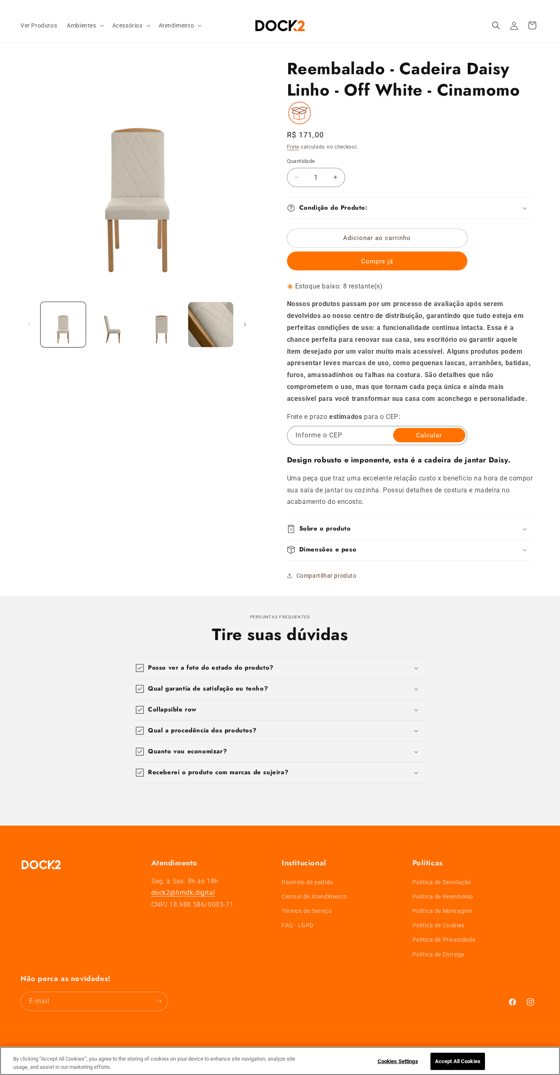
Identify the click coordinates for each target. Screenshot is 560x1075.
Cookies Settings (398, 1061)
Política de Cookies (438, 925)
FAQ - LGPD (298, 925)
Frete (293, 147)
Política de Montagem (442, 911)
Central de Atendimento (314, 896)
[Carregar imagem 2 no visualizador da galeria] (112, 324)
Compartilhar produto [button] (326, 575)
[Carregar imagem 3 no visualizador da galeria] (161, 324)
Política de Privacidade (444, 940)
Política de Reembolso (442, 896)
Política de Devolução (442, 882)
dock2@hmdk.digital (183, 893)
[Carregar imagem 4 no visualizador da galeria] (210, 324)
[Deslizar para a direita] (245, 325)
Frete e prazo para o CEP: (344, 417)
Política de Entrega (438, 954)
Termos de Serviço (307, 911)
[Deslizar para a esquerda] (29, 325)
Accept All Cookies (457, 1061)
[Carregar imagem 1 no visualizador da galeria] (63, 324)
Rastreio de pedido (307, 882)
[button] (84, 25)
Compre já (377, 261)
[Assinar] (159, 1001)
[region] (280, 1061)
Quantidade (301, 161)
